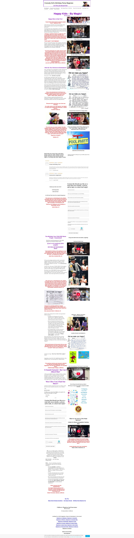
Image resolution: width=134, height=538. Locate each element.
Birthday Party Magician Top (79, 500)
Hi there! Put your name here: (49, 406)
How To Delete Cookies (78, 536)
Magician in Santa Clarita (71, 523)
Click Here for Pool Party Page (78, 150)
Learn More (72, 536)
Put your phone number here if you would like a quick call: (53, 422)
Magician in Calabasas (62, 518)
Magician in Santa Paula (61, 525)
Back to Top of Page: (67, 531)
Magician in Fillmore (60, 519)
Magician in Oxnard (61, 523)
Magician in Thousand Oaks (62, 526)
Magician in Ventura (67, 528)
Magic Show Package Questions (55, 500)
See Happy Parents (68, 500)
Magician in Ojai (72, 521)
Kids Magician (67, 533)
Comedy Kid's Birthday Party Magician (58, 3)
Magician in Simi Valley (72, 525)
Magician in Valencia (73, 526)
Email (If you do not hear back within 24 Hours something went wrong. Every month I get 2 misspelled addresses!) (78, 202)
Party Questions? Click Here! (55, 8)
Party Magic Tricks (85, 8)
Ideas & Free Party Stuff (77, 8)
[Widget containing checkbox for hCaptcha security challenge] (76, 229)
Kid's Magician (46, 8)
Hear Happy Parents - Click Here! (66, 8)
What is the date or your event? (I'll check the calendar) (75, 197)
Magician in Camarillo (72, 518)
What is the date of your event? (49, 414)
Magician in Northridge (63, 521)
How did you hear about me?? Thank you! (51, 434)
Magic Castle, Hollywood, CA (78, 447)
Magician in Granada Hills (71, 519)
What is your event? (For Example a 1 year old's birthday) (76, 193)
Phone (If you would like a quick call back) (74, 206)
